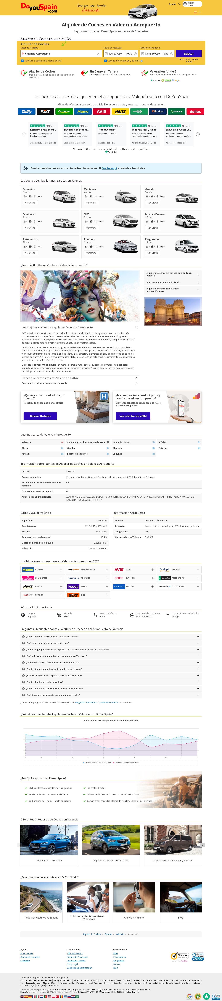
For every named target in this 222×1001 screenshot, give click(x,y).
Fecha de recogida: (112, 47)
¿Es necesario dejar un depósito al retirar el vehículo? (54, 675)
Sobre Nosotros (75, 953)
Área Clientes (26, 953)
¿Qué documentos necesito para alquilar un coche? (53, 695)
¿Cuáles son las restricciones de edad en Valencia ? (52, 662)
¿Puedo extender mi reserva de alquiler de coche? (52, 636)
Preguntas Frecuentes (86, 702)
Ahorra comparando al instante (163, 282)
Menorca (80, 983)
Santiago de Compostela (146, 983)
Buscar (189, 54)
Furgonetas (118, 960)
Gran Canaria (146, 980)
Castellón (85, 980)
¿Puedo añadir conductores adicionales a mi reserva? (54, 669)
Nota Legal (72, 964)
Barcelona (67, 980)
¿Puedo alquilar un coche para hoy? (44, 682)
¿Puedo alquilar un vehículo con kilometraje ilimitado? (54, 688)
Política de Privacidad (77, 957)
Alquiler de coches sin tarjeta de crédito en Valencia (169, 274)
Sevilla (161, 983)
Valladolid (24, 985)
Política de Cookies (76, 960)
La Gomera (181, 980)
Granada (158, 980)
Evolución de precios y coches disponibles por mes (111, 720)
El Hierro (103, 980)
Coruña (94, 980)
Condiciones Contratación (79, 967)
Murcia (89, 983)
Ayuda (172, 4)
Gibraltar (127, 980)
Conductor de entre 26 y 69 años (123, 60)
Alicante (23, 980)
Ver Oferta (30, 202)
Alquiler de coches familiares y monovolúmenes (162, 290)
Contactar (25, 960)
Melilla (71, 983)
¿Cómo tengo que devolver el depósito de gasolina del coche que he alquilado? (67, 649)
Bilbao (76, 980)
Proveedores (119, 957)
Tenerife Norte (172, 983)
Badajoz (57, 980)
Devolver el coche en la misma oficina (42, 60)
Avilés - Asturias (45, 980)
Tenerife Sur (186, 983)
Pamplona (98, 983)
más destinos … (53, 985)
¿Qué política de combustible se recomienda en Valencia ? (56, 656)
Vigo (33, 985)
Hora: (127, 47)
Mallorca (63, 983)
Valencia (196, 983)
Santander (128, 983)
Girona (136, 980)
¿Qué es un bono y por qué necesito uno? (47, 643)
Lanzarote (30, 983)
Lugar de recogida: (29, 47)
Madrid (46, 983)
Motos (116, 964)
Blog (115, 967)
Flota (115, 953)
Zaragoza (40, 985)
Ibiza (166, 980)
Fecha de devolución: (150, 47)
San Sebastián (116, 983)
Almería (32, 980)
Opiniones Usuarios (29, 957)
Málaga (54, 983)
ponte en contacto (109, 702)
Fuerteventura (115, 980)
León (39, 983)
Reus (106, 983)
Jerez (172, 980)
